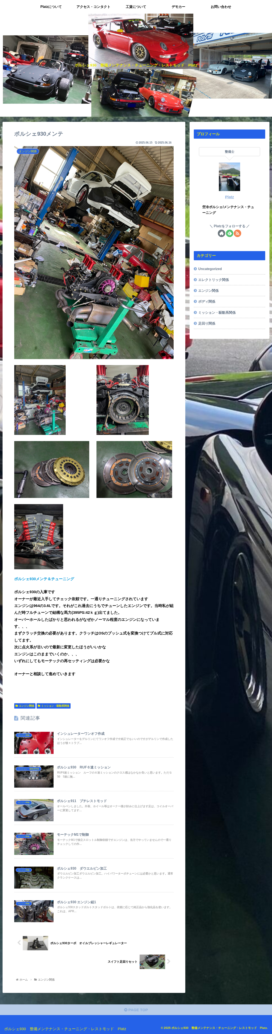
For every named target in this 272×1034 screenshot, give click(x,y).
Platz (229, 197)
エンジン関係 (26, 705)
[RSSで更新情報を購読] (237, 233)
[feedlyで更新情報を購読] (229, 233)
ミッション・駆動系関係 (55, 705)
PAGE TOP (137, 1010)
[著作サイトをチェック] (221, 233)
